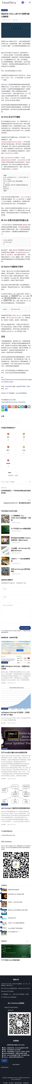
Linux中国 (4, 10)
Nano (7, 87)
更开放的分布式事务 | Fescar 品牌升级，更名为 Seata (21, 539)
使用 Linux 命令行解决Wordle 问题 (17, 910)
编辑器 (22, 64)
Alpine (6, 276)
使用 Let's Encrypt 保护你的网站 (20, 570)
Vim (13, 46)
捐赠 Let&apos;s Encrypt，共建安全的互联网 (15, 667)
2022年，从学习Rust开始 (15, 902)
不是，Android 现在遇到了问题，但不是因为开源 (16, 1055)
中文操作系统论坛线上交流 (8, 835)
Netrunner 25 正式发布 (7, 991)
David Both (8, 386)
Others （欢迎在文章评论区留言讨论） (13, 1057)
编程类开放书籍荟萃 (13, 890)
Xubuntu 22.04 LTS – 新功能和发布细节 (17, 503)
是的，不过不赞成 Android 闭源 (11, 1050)
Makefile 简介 (12, 918)
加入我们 (11, 1083)
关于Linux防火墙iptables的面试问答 (14, 752)
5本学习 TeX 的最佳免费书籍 (16, 923)
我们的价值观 (18, 1083)
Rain (9, 472)
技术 (8, 482)
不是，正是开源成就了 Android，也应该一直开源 (16, 1051)
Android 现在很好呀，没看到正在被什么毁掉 (15, 1053)
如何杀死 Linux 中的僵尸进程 (16, 894)
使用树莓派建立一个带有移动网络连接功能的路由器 (16, 492)
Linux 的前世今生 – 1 (13, 932)
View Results (16, 1064)
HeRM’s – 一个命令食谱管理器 (20, 560)
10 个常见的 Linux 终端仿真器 (21, 528)
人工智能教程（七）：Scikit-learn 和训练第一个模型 (21, 518)
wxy (6, 389)
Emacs (12, 87)
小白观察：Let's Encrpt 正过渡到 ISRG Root (20, 549)
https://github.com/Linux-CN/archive (13, 402)
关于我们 (5, 1083)
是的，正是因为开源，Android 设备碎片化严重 (15, 1048)
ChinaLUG (26, 1083)
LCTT (7, 393)
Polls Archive (4, 1067)
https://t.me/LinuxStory (11, 1007)
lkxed (28, 386)
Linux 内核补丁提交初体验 (15, 928)
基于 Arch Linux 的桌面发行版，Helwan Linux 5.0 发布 (15, 988)
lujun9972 (19, 386)
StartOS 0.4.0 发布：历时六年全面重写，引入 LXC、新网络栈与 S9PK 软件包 (15, 984)
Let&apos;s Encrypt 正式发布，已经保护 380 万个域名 (15, 713)
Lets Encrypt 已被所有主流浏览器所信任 (15, 808)
